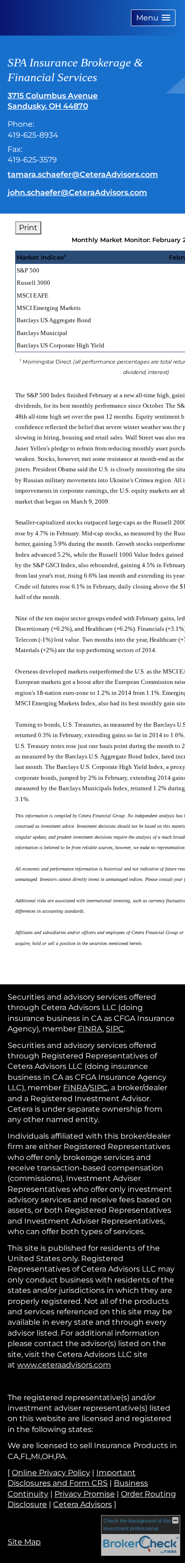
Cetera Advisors (82, 1504)
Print (28, 227)
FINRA (90, 1028)
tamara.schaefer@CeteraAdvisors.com (83, 174)
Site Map (24, 1541)
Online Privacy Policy (51, 1472)
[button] (153, 17)
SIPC (115, 1028)
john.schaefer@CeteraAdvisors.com (77, 192)
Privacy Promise (85, 1493)
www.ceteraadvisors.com (64, 1364)
